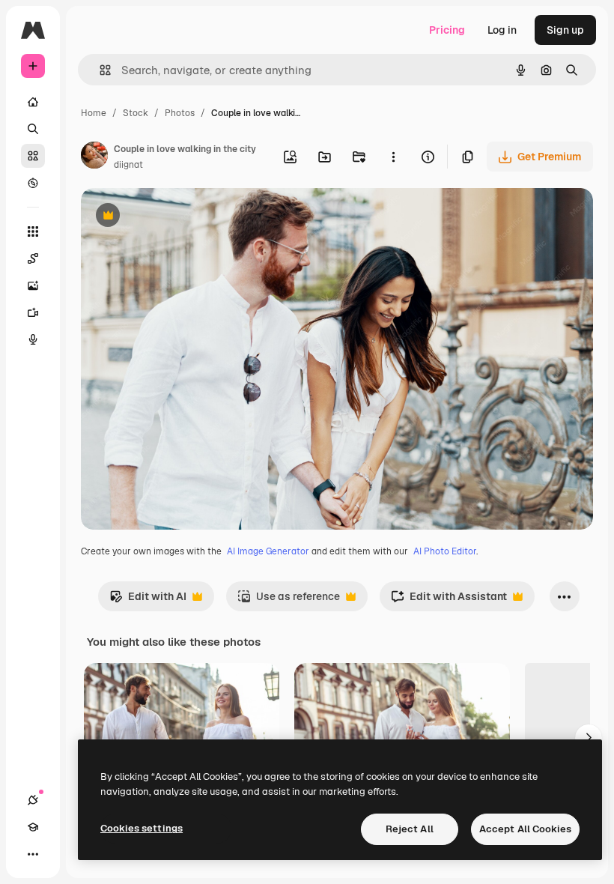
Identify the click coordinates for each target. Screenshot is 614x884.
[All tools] (33, 231)
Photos (180, 113)
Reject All (410, 829)
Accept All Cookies (525, 829)
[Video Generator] (33, 312)
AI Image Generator (268, 551)
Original (177, 217)
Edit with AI (147, 600)
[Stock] (33, 156)
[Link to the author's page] (94, 157)
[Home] (33, 102)
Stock (135, 113)
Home (93, 113)
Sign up (565, 30)
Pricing (447, 30)
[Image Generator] (33, 285)
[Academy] (33, 827)
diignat (128, 165)
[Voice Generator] (33, 339)
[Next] (588, 738)
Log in (502, 30)
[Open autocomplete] (99, 70)
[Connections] (33, 800)
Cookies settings (141, 828)
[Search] (33, 129)
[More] (33, 854)
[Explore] (33, 183)
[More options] (393, 157)
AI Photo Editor (444, 551)
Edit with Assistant (449, 600)
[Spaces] (33, 258)
